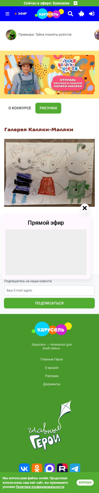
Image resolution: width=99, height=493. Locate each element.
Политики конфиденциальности (40, 487)
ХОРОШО (85, 482)
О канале (51, 368)
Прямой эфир (46, 222)
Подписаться (49, 303)
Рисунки (48, 108)
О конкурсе (19, 108)
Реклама (51, 376)
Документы (51, 384)
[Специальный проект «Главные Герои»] (49, 425)
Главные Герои (51, 359)
